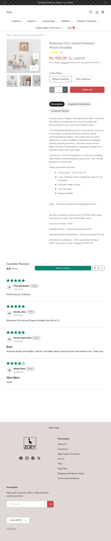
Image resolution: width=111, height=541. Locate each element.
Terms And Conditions (68, 478)
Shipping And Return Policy (71, 473)
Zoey (14, 529)
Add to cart (87, 89)
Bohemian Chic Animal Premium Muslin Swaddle (29, 35)
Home (8, 35)
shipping (64, 62)
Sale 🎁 (71, 27)
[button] (106, 2)
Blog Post (62, 468)
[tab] (57, 104)
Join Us (61, 458)
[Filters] (95, 268)
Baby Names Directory (69, 453)
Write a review (63, 268)
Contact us (63, 449)
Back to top (54, 427)
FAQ (60, 463)
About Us (62, 444)
